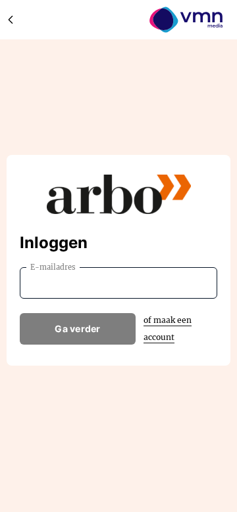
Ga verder (78, 328)
